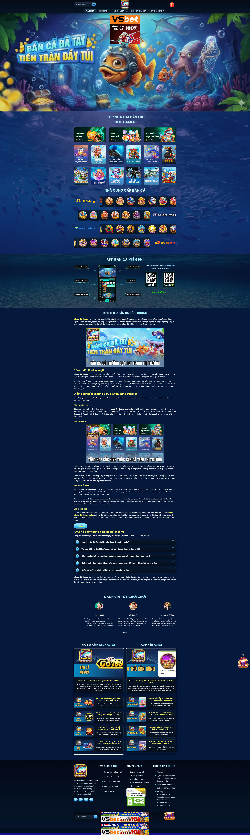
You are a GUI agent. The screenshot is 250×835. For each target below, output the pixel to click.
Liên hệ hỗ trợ (109, 791)
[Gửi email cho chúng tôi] (91, 799)
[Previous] (78, 618)
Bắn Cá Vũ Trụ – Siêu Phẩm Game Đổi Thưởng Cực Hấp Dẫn (161, 742)
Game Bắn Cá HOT (157, 11)
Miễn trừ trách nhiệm (111, 786)
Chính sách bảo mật (111, 777)
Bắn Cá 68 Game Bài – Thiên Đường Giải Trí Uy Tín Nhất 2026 (108, 699)
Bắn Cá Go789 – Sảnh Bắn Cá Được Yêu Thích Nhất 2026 (98, 681)
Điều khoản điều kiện (112, 782)
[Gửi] (94, 4)
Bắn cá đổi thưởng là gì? (113, 772)
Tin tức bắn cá (135, 786)
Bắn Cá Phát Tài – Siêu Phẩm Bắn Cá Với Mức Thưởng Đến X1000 (161, 714)
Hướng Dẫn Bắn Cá (120, 11)
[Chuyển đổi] (173, 541)
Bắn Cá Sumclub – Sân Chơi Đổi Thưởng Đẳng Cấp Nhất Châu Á (108, 728)
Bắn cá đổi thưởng (81, 319)
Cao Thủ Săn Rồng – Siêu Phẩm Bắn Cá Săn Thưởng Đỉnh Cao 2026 (151, 682)
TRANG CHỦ (90, 11)
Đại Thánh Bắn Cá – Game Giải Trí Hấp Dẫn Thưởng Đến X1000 (161, 728)
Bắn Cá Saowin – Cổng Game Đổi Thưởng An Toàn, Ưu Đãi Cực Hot (108, 743)
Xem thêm (81, 526)
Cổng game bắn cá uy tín (139, 783)
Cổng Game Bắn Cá (138, 11)
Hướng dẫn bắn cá (137, 772)
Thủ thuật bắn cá (136, 776)
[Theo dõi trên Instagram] (81, 799)
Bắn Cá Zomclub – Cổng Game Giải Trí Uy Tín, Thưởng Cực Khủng (108, 714)
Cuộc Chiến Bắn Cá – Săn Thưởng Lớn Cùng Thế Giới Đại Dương (161, 699)
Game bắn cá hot (136, 779)
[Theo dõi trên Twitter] (86, 799)
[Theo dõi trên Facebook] (76, 799)
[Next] (172, 618)
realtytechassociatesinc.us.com (86, 780)
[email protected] (168, 785)
